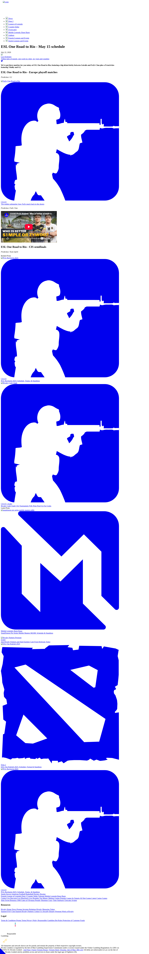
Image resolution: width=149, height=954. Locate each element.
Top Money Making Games (49, 898)
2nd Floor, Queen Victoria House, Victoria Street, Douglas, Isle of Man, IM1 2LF (53, 950)
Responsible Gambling (46, 920)
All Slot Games (85, 898)
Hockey (36, 894)
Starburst (60, 900)
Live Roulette (33, 898)
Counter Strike (32, 896)
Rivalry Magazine (43, 909)
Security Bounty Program (51, 911)
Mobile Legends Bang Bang (55, 896)
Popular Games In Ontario (70, 898)
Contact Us (38, 911)
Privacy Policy (31, 920)
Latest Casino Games (99, 898)
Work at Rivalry (67, 911)
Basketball (29, 894)
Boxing (43, 894)
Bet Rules (58, 920)
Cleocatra (67, 900)
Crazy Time (52, 900)
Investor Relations (29, 909)
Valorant (41, 896)
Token (52, 909)
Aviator (74, 900)
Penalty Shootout (41, 900)
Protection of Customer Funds (73, 920)
